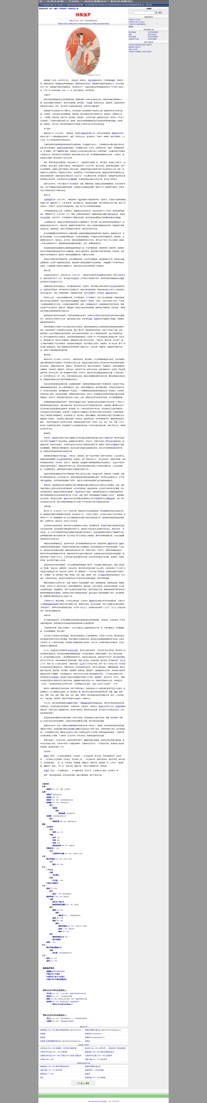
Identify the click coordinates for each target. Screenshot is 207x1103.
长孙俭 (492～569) (47, 1059)
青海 (75, 5)
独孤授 (42, 1034)
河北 (54, 1)
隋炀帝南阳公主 (58, 937)
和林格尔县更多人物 (83, 1063)
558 (57, 848)
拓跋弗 (87, 1074)
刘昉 (90, 319)
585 (58, 910)
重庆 (112, 1)
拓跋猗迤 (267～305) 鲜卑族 (95, 1077)
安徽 (95, 1)
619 (60, 894)
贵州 (118, 1)
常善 (104, 525)
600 (55, 888)
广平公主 (49, 870)
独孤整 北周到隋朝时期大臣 (60, 1041)
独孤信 (84, 133)
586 (66, 937)
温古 (42, 1077)
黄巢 (100, 706)
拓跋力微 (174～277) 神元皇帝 (96, 1059)
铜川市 (67, 1021)
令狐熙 (49, 1021)
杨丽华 (108, 293)
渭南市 (58, 971)
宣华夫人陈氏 (73, 650)
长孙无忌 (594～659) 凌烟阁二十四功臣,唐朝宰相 (58, 1048)
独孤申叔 (93, 1034)
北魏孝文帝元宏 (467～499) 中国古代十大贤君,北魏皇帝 (60, 1056)
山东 (104, 1)
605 (55, 958)
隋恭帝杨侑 (62, 926)
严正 (109, 441)
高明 (96, 677)
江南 (60, 459)
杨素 (109, 543)
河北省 (63, 996)
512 (53, 1018)
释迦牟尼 (85, 703)
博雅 (72, 179)
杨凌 (55, 604)
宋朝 (102, 5)
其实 (77, 492)
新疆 (81, 5)
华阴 (85, 999)
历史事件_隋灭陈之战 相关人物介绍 (140, 45)
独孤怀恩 (55, 821)
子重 (112, 121)
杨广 (84, 438)
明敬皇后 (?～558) (47, 1074)
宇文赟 (52, 282)
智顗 (130, 34)
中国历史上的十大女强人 (55, 977)
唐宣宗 (56, 677)
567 (68, 905)
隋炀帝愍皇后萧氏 (59, 905)
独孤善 (49, 797)
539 (53, 1021)
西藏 (125, 1)
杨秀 (48, 961)
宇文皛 (55, 880)
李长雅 (55, 953)
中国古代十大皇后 (53, 974)
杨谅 (103, 575)
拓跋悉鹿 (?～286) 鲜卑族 (94, 1070)
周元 (75, 278)
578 (57, 802)
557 (57, 789)
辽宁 (70, 1)
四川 (115, 1)
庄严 (76, 80)
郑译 (95, 319)
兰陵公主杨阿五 (52, 883)
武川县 (83, 993)
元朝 (99, 5)
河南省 (72, 1002)
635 (66, 845)
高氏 (47, 293)
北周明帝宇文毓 (58, 853)
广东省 (76, 1018)
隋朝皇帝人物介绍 (134, 47)
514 (58, 832)
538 (53, 797)
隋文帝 (90, 80)
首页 (40, 1)
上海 (85, 1)
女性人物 (149, 5)
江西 (101, 1)
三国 (123, 5)
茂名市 (81, 1018)
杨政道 (60, 915)
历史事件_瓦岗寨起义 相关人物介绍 (140, 51)
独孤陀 (49, 794)
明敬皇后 (49, 848)
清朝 (92, 5)
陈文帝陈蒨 (132, 37)
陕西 (68, 5)
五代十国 (107, 5)
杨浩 (54, 894)
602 (57, 1018)
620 (65, 821)
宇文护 (44, 217)
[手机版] (106, 24)
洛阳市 (76, 1002)
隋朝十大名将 (133, 49)
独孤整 (49, 816)
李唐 (97, 498)
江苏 (88, 1)
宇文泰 (64, 148)
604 (60, 859)
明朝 (96, 5)
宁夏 (78, 5)
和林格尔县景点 (63, 24)
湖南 (51, 5)
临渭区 (63, 971)
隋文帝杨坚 (50, 859)
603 (64, 931)
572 (61, 832)
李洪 (54, 837)
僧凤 (115, 692)
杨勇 (72, 438)
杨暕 (69, 703)
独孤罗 (49, 800)
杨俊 (48, 888)
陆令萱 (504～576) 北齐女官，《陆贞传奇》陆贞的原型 (105, 1048)
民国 (89, 5)
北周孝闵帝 (48, 199)
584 (61, 821)
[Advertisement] (148, 74)
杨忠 (80, 199)
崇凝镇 (49, 971)
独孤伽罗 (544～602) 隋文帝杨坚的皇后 (61, 1030)
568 (61, 864)
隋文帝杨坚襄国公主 (54, 947)
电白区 (85, 1018)
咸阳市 (51, 604)
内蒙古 (62, 1)
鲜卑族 (131, 26)
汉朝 (126, 5)
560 (70, 853)
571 (52, 888)
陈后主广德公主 (58, 902)
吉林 (73, 1)
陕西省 (46, 604)
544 (53, 993)
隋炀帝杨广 (50, 896)
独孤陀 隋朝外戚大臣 (103, 1030)
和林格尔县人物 (73, 8)
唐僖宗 (118, 706)
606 (61, 921)
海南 (61, 5)
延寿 (47, 771)
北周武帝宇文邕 (134, 39)
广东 (54, 5)
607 (58, 918)
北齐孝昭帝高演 (153, 32)
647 (71, 905)
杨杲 (54, 918)
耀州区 (71, 1021)
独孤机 (55, 808)
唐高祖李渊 (56, 845)
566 (63, 845)
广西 (58, 5)
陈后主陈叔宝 (152, 34)
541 (57, 859)
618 (61, 880)
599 (57, 800)
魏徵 (45, 756)
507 (58, 864)
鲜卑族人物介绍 (83, 1045)
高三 (122, 660)
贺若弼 (49, 1002)
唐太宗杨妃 (56, 939)
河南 (45, 5)
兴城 (77, 698)
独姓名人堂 (83, 1027)
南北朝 (117, 5)
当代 (86, 5)
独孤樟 (95, 1037)
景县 (70, 996)
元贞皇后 (49, 827)
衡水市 (67, 996)
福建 (98, 1)
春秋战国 (133, 5)
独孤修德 (61, 813)
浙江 (91, 1)
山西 (58, 1)
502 (53, 789)
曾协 (58, 148)
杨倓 (60, 931)
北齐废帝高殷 (152, 39)
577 (57, 797)
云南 (122, 1)
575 (52, 958)
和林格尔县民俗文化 (85, 24)
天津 (51, 1)
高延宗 (49, 996)
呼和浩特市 (63, 8)
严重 (114, 445)
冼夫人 (49, 1018)
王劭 (122, 525)
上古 (143, 5)
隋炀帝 (109, 498)
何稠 (72, 729)
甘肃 (71, 5)
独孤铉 (87, 1041)
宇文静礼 (55, 875)
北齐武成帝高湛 (153, 37)
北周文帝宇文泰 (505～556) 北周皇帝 (54, 1052)
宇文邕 (99, 275)
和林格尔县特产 (73, 24)
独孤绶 (42, 1037)
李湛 (54, 840)
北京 (48, 1)
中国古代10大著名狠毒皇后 (56, 979)
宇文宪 (113, 286)
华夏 (90, 103)
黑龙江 (77, 1)
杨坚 (95, 80)
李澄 (54, 843)
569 (57, 896)
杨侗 (60, 929)
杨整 (107, 262)
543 (53, 802)
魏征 (65, 498)
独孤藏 (49, 802)
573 (52, 961)
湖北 (48, 5)
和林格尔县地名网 (98, 24)
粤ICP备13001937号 (94, 1101)
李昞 (54, 832)
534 (53, 800)
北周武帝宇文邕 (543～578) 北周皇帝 (98, 1056)
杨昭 (54, 921)
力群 (45, 480)
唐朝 (111, 5)
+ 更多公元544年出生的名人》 (62, 1004)
